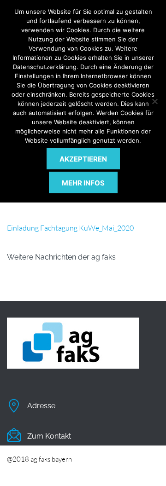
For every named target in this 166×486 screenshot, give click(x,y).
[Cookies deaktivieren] (154, 101)
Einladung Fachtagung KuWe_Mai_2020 (70, 227)
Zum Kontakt (49, 436)
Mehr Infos (83, 183)
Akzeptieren (83, 159)
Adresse (41, 405)
